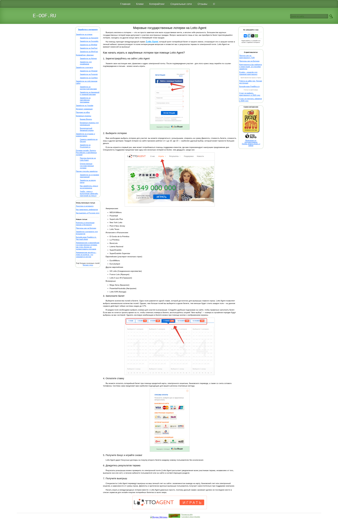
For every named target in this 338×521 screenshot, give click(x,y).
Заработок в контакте (84, 67)
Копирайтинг (157, 4)
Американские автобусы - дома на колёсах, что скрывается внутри (86, 255)
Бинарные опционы (83, 116)
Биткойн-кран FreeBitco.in (249, 86)
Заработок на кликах (84, 34)
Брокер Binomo (86, 119)
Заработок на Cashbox (89, 78)
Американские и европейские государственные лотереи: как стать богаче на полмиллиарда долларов (87, 246)
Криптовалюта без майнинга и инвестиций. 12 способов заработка (250, 67)
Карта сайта (174, 516)
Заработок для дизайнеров (86, 63)
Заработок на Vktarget (88, 71)
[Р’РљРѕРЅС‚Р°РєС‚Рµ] (245, 35)
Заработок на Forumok (89, 74)
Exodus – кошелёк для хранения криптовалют (248, 73)
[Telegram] (249, 35)
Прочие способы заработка (86, 171)
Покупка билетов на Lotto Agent (88, 159)
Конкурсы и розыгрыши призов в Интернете (85, 224)
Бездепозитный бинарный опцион (87, 129)
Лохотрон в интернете (84, 206)
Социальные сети (181, 4)
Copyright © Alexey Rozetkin (190, 517)
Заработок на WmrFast (89, 52)
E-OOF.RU (44, 16)
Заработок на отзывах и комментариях (85, 135)
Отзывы (202, 4)
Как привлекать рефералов (87, 210)
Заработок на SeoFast (88, 48)
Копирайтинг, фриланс (85, 55)
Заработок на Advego (88, 58)
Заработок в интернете (88, 30)
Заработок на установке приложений (89, 176)
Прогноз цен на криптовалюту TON (247, 57)
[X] (252, 35)
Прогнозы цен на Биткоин (86, 228)
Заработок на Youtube (84, 106)
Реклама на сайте (187, 514)
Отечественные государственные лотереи (87, 166)
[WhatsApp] (256, 35)
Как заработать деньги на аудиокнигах (89, 187)
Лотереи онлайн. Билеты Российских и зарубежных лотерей (86, 152)
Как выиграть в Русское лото (87, 213)
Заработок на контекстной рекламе (88, 88)
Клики (140, 4)
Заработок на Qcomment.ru (85, 146)
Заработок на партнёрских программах (85, 100)
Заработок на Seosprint (89, 38)
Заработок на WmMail (88, 45)
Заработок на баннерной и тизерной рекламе (89, 93)
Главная (125, 4)
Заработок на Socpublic (89, 41)
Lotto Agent (152, 41)
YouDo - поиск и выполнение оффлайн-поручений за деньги (89, 193)
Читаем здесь (88, 265)
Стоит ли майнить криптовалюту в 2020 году (249, 94)
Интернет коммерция (84, 109)
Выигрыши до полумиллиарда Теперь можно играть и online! (251, 143)
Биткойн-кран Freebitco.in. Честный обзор (86, 238)
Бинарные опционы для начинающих (89, 124)
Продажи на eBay (83, 112)
